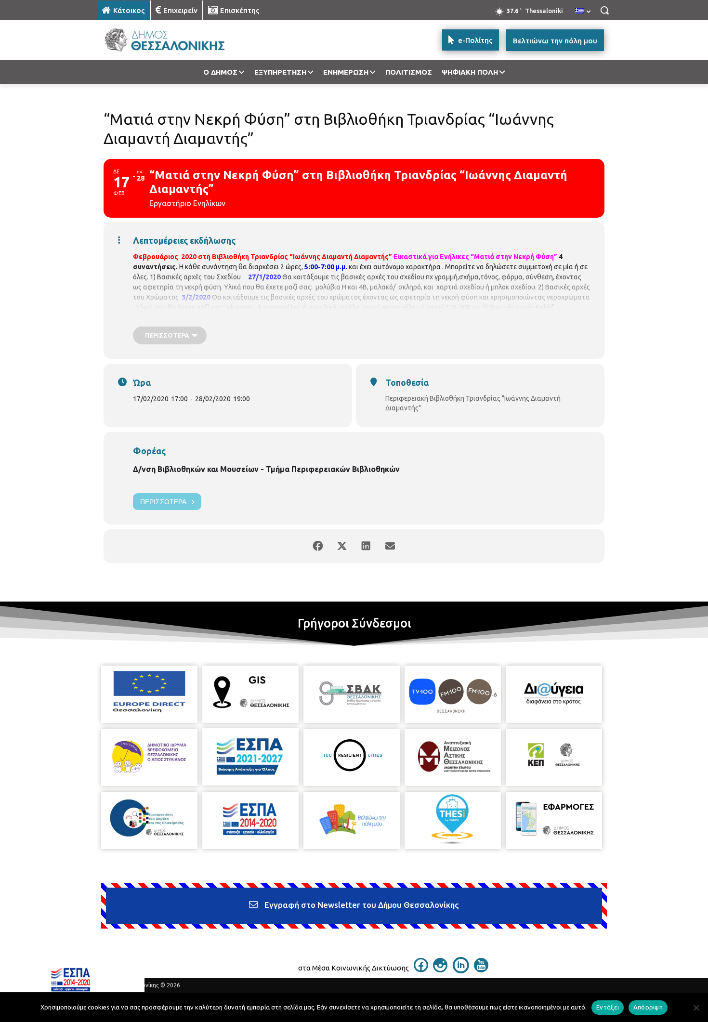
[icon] (421, 969)
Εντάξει (607, 1007)
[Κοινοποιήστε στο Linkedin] (366, 546)
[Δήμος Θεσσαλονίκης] (174, 40)
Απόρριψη (648, 1007)
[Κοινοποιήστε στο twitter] (342, 546)
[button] (604, 10)
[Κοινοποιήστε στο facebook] (318, 546)
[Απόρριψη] (696, 1007)
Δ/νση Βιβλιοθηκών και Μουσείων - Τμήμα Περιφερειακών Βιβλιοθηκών (266, 469)
